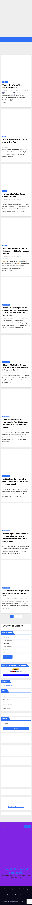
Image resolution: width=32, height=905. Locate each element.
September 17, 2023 (9, 256)
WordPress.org (7, 708)
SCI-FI (4, 136)
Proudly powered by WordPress (11, 889)
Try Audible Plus (7, 685)
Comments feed (7, 704)
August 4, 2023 (8, 430)
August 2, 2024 (8, 90)
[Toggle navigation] (17, 39)
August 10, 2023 (8, 318)
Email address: (7, 650)
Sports (4, 245)
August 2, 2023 (8, 487)
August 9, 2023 (8, 372)
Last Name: (6, 643)
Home (8, 894)
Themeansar (16, 891)
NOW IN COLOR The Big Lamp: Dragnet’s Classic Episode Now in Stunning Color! (15, 367)
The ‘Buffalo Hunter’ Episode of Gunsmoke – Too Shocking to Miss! (15, 593)
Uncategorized (6, 304)
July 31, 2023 (7, 544)
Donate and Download (20, 894)
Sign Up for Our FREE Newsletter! (10, 901)
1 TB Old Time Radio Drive (16, 898)
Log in (4, 695)
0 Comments (24, 90)
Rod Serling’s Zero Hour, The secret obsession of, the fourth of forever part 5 (15, 481)
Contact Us (22, 901)
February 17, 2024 (9, 145)
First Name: (6, 637)
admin (16, 90)
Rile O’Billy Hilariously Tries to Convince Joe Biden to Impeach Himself (15, 251)
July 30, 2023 (7, 598)
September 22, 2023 (9, 199)
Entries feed (6, 700)
